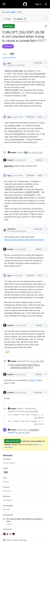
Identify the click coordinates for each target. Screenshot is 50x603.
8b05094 (41, 418)
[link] (12, 152)
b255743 (41, 424)
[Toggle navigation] (4, 4)
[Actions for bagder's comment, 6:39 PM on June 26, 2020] (45, 249)
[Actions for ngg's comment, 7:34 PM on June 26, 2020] (45, 275)
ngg (9, 63)
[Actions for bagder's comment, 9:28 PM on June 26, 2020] (45, 374)
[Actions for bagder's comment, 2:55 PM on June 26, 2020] (45, 160)
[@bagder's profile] (4, 160)
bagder (10, 160)
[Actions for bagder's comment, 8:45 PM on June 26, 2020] (45, 325)
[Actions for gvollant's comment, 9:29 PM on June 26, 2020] (45, 392)
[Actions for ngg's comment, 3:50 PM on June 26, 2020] (45, 175)
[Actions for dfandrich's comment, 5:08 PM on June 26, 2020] (45, 229)
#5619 (32, 380)
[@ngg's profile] (4, 64)
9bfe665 (11, 432)
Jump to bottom (9, 57)
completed (33, 430)
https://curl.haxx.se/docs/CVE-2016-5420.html (24, 240)
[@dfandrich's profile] (4, 230)
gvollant (10, 392)
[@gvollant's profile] (4, 392)
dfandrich (11, 229)
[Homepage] (25, 4)
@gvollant (8, 166)
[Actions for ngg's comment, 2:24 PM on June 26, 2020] (45, 117)
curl (7, 12)
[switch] (7, 352)
